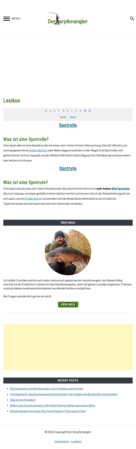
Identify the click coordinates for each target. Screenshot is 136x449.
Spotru (72, 117)
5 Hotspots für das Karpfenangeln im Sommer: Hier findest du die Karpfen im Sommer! (63, 394)
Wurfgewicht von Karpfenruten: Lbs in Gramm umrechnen (46, 388)
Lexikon (76, 441)
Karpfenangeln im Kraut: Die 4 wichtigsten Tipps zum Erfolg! (48, 411)
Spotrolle (68, 125)
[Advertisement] (68, 67)
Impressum (62, 441)
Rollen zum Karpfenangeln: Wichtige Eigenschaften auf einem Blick (52, 405)
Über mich (68, 304)
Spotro (63, 117)
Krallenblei (32, 198)
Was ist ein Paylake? (22, 400)
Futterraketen (38, 150)
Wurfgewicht (121, 188)
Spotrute (68, 168)
